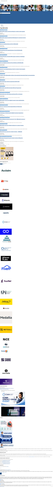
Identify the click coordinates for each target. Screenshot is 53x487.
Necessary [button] (1, 479)
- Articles (1, 136)
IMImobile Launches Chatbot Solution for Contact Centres (12, 125)
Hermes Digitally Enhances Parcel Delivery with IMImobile (11, 62)
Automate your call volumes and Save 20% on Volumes (11, 94)
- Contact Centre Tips (7, 92)
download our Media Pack (31, 456)
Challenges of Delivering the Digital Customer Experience (11, 112)
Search (1, 12)
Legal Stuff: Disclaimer (8, 22)
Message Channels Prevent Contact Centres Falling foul (11, 138)
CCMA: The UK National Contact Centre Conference (7, 388)
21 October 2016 (2, 139)
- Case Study (1, 61)
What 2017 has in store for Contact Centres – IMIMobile (11, 131)
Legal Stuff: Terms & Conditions (8, 21)
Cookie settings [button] (2, 472)
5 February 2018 (2, 83)
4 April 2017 (1, 120)
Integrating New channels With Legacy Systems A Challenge (12, 56)
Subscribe (2, 19)
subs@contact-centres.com (6, 463)
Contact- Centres (2, 46)
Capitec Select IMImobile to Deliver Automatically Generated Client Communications (17, 75)
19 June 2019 (1, 58)
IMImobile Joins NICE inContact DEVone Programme (10, 87)
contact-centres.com (8, 469)
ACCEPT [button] (6, 472)
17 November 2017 (2, 95)
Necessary (2, 480)
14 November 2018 (2, 64)
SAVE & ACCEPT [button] (2, 486)
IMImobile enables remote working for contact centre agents (12, 31)
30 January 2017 (2, 133)
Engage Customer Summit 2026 (4, 389)
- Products (6, 48)
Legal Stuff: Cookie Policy (8, 23)
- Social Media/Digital (7, 111)
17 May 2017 (1, 114)
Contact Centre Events (4, 17)
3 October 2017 (2, 108)
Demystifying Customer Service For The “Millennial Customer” (12, 119)
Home (2, 15)
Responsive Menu (1, 4)
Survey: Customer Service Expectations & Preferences (11, 106)
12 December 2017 (2, 89)
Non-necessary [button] (2, 483)
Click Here (7, 466)
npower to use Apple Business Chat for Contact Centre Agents (12, 69)
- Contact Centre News (2, 42)
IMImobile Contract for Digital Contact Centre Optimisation (12, 100)
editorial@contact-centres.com (6, 460)
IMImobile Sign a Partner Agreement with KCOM (9, 81)
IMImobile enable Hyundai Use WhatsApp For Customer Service (13, 37)
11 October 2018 (2, 70)
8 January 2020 (2, 45)
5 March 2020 (1, 39)
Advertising (2, 18)
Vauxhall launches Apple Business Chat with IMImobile (11, 50)
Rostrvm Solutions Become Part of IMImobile (9, 44)
